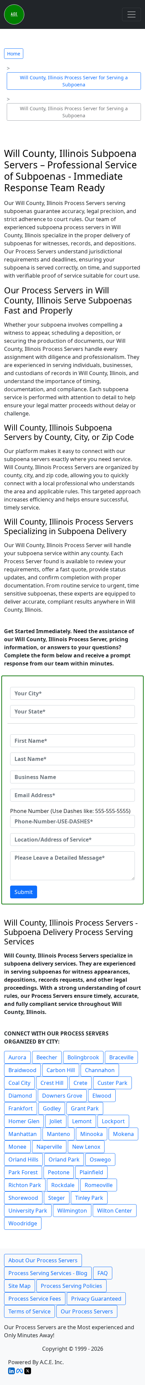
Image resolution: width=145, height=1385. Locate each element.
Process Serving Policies (71, 1286)
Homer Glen (23, 1121)
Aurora (17, 1057)
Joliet (56, 1121)
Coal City (19, 1083)
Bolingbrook (83, 1057)
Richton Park (24, 1185)
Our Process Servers (87, 1311)
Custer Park (112, 1083)
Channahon (100, 1070)
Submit (23, 892)
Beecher (46, 1057)
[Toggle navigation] (131, 14)
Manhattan (22, 1134)
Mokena (123, 1134)
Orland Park (64, 1159)
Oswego (100, 1159)
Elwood (101, 1095)
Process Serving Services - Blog (47, 1273)
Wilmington (72, 1210)
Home (13, 53)
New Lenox (86, 1146)
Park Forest (23, 1172)
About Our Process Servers (43, 1260)
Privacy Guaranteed (96, 1298)
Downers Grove (62, 1095)
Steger (56, 1197)
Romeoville (99, 1185)
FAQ (102, 1273)
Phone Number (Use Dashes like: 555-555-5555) (70, 811)
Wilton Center (114, 1210)
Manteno (58, 1134)
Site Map (19, 1286)
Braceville (121, 1057)
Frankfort (20, 1108)
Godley (52, 1108)
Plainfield (91, 1172)
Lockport (113, 1121)
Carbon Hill (61, 1070)
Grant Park (85, 1108)
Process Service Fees (34, 1298)
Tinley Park (89, 1197)
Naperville (49, 1146)
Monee (17, 1146)
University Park (27, 1210)
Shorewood (23, 1197)
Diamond (20, 1095)
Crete (80, 1083)
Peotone (58, 1172)
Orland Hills (23, 1159)
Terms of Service (29, 1311)
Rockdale (63, 1185)
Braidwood (22, 1070)
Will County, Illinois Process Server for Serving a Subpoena (74, 81)
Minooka (91, 1134)
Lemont (82, 1121)
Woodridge (22, 1223)
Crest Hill (51, 1083)
